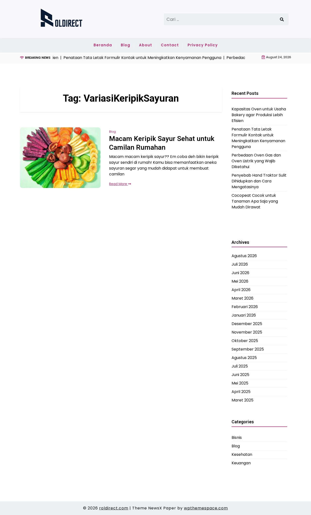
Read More (118, 183)
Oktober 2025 (245, 340)
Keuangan (241, 463)
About (145, 45)
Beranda (103, 45)
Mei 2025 (240, 383)
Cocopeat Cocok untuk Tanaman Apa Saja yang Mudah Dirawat (255, 201)
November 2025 (247, 332)
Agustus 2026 (244, 256)
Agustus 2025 (244, 357)
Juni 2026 (240, 273)
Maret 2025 (242, 400)
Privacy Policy (203, 45)
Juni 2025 (240, 374)
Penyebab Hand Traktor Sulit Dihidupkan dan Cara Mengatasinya (259, 180)
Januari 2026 (244, 315)
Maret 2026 (242, 298)
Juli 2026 (240, 264)
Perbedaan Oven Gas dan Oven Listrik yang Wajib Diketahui (256, 160)
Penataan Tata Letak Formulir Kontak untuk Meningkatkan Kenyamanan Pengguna (258, 137)
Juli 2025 (240, 366)
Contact (170, 45)
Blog (125, 45)
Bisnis (237, 437)
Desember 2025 (247, 324)
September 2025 (248, 349)
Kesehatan (242, 454)
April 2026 (241, 290)
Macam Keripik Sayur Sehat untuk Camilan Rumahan (161, 143)
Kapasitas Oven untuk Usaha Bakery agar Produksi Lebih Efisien (259, 114)
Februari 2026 (245, 307)
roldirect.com (113, 508)
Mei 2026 (240, 281)
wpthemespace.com (206, 508)
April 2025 (241, 391)
